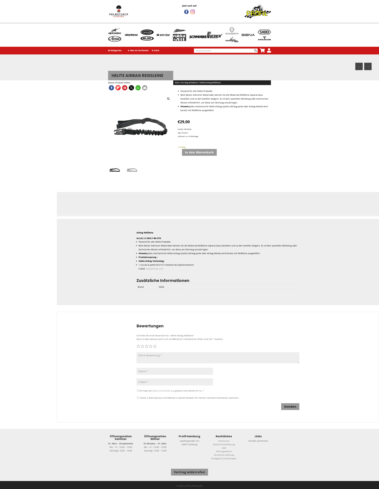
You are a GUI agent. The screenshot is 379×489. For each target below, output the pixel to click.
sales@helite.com (154, 268)
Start (177, 82)
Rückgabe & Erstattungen (223, 458)
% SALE (155, 50)
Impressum (223, 440)
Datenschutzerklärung (163, 390)
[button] (111, 87)
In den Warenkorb (199, 152)
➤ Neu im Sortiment (138, 50)
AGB (224, 448)
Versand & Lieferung (224, 455)
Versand (184, 133)
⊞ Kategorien (115, 50)
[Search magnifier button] (255, 51)
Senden (290, 407)
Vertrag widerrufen (189, 472)
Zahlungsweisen (224, 451)
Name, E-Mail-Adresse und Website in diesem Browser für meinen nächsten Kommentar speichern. (189, 397)
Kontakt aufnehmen (258, 440)
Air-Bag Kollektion (189, 82)
